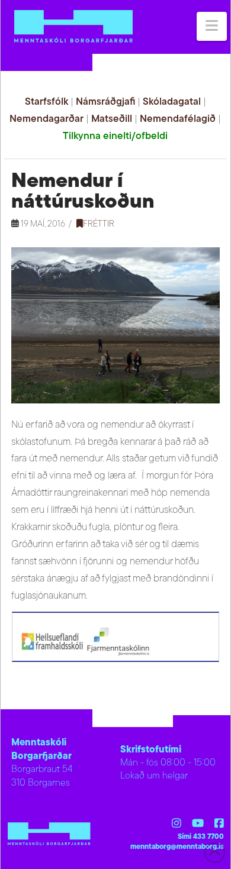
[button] (212, 26)
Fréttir (98, 224)
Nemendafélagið (178, 119)
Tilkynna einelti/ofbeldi (115, 136)
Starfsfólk (46, 102)
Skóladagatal (172, 102)
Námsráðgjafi (105, 102)
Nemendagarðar (46, 119)
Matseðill (111, 119)
